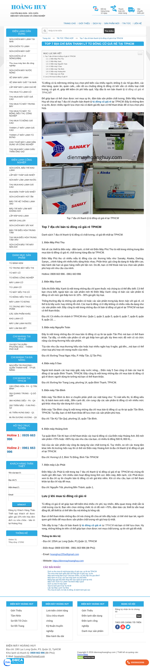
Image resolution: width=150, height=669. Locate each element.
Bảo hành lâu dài (55, 636)
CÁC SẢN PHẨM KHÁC (20, 314)
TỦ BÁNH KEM (16, 263)
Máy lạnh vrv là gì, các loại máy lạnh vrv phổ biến (67, 578)
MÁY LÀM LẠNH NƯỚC (20, 323)
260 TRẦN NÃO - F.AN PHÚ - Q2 (22, 406)
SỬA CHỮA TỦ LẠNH (19, 46)
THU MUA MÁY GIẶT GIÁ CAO (21, 98)
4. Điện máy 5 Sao (55, 66)
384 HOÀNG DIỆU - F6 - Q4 (22, 400)
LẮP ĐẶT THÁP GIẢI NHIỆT (22, 175)
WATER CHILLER (17, 220)
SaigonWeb (82, 654)
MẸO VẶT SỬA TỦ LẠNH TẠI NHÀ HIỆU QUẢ (66, 582)
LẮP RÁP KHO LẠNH (19, 216)
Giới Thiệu (16, 610)
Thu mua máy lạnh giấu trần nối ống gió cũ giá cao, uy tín (70, 574)
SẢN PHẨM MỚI (111, 23)
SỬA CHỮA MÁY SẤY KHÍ (21, 225)
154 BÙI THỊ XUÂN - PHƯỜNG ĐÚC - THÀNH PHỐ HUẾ (21, 346)
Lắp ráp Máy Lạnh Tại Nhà (58, 588)
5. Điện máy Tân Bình (56, 69)
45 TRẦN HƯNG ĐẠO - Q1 (21, 412)
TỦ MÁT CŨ (15, 273)
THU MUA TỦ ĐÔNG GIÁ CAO (21, 121)
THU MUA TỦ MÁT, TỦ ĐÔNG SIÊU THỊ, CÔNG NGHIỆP (20, 113)
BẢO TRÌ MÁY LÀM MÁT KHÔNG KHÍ (20, 209)
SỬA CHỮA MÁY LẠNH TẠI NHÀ (22, 40)
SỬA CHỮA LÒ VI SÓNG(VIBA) (17, 57)
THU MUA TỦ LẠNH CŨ (20, 92)
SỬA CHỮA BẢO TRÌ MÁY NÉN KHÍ (21, 245)
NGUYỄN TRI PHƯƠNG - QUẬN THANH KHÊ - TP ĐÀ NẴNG (22, 367)
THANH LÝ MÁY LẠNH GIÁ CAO (21, 129)
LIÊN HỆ (138, 23)
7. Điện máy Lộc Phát (56, 74)
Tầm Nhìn (16, 615)
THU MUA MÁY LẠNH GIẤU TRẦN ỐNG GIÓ (22, 150)
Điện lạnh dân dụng (92, 615)
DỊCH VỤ (97, 23)
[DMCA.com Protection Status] (15, 661)
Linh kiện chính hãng (57, 610)
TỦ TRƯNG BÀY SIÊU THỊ (21, 268)
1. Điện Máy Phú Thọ (56, 59)
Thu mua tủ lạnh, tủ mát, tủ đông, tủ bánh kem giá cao (69, 590)
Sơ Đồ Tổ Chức (19, 621)
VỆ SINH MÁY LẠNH (18, 77)
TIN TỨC (126, 23)
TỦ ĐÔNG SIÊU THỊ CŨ (20, 297)
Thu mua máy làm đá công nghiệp (21, 64)
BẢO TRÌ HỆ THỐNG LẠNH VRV (22, 202)
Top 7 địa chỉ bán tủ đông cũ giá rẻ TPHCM (60, 56)
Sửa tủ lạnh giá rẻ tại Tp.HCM (59, 586)
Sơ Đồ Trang (17, 626)
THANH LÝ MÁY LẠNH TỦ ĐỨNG (21, 136)
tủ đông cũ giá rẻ (102, 101)
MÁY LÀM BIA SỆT (18, 328)
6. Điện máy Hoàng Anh (57, 71)
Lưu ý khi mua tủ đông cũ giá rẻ (56, 76)
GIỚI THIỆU (84, 23)
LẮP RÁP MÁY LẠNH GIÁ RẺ (22, 87)
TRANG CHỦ (70, 23)
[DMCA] (86, 657)
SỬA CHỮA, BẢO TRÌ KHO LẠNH (21, 169)
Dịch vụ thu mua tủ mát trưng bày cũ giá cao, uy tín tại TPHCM (72, 571)
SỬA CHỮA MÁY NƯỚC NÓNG (20, 71)
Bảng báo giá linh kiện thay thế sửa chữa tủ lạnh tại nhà (70, 580)
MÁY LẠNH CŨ (16, 282)
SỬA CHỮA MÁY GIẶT (19, 51)
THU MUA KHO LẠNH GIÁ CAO (21, 185)
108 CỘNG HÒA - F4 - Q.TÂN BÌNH (23, 387)
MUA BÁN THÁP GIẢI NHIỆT (22, 192)
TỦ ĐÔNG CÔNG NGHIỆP (21, 277)
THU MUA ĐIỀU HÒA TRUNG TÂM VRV (23, 238)
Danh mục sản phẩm (92, 631)
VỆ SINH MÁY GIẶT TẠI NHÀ (22, 82)
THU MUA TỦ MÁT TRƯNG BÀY (22, 105)
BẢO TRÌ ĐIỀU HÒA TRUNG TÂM (22, 231)
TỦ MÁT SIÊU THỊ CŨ (19, 292)
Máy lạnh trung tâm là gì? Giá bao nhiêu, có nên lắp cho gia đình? (74, 576)
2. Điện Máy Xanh (55, 61)
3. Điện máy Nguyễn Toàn (58, 64)
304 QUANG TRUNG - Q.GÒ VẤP (22, 394)
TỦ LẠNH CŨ (15, 287)
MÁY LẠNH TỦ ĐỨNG (19, 302)
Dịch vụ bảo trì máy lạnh (57, 584)
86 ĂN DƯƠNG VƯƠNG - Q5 (23, 417)
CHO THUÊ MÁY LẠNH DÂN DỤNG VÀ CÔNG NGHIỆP (22, 143)
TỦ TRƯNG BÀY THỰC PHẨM (20, 307)
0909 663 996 (37, 653)
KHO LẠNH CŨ (16, 318)
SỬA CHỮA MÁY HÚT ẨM (21, 196)
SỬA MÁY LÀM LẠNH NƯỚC (22, 180)
